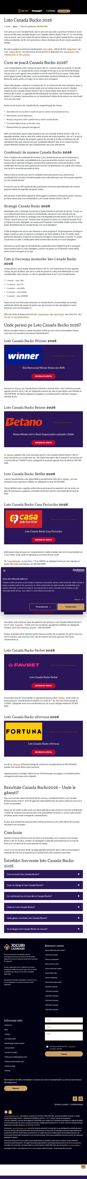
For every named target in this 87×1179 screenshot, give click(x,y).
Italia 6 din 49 (15, 52)
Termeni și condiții (11, 1052)
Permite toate (71, 607)
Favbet (61, 698)
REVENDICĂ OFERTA (43, 376)
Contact (7, 1034)
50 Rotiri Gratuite (51, 987)
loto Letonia (24, 54)
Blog (6, 1030)
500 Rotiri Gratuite (51, 1009)
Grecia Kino (69, 52)
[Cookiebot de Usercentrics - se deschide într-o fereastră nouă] (74, 570)
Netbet (66, 479)
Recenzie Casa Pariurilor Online (63, 519)
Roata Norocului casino (53, 982)
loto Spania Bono (21, 317)
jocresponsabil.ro (74, 1145)
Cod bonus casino (51, 955)
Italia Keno (72, 49)
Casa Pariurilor (14, 561)
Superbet (19, 625)
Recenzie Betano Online (63, 422)
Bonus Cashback (51, 978)
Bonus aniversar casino (53, 968)
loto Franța (59, 314)
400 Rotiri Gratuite (51, 1005)
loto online (48, 49)
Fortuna (16, 764)
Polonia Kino (10, 54)
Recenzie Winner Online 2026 (63, 356)
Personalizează (42, 607)
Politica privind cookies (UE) (14, 1061)
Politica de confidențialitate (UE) (16, 1057)
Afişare (77, 599)
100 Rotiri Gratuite (51, 991)
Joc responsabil (10, 1039)
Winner (18, 388)
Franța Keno (43, 314)
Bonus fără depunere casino (55, 950)
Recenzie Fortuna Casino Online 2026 (63, 732)
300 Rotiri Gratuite (51, 1000)
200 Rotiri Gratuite (51, 996)
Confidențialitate (76, 1104)
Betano (10, 455)
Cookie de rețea (10, 1066)
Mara (15, 26)
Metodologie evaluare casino (15, 1043)
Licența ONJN (9, 1048)
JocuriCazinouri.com (12, 1116)
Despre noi (8, 1025)
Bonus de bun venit (52, 964)
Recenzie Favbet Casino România (63, 665)
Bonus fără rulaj (51, 973)
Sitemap (7, 1071)
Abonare (15, 1088)
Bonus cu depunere (52, 959)
